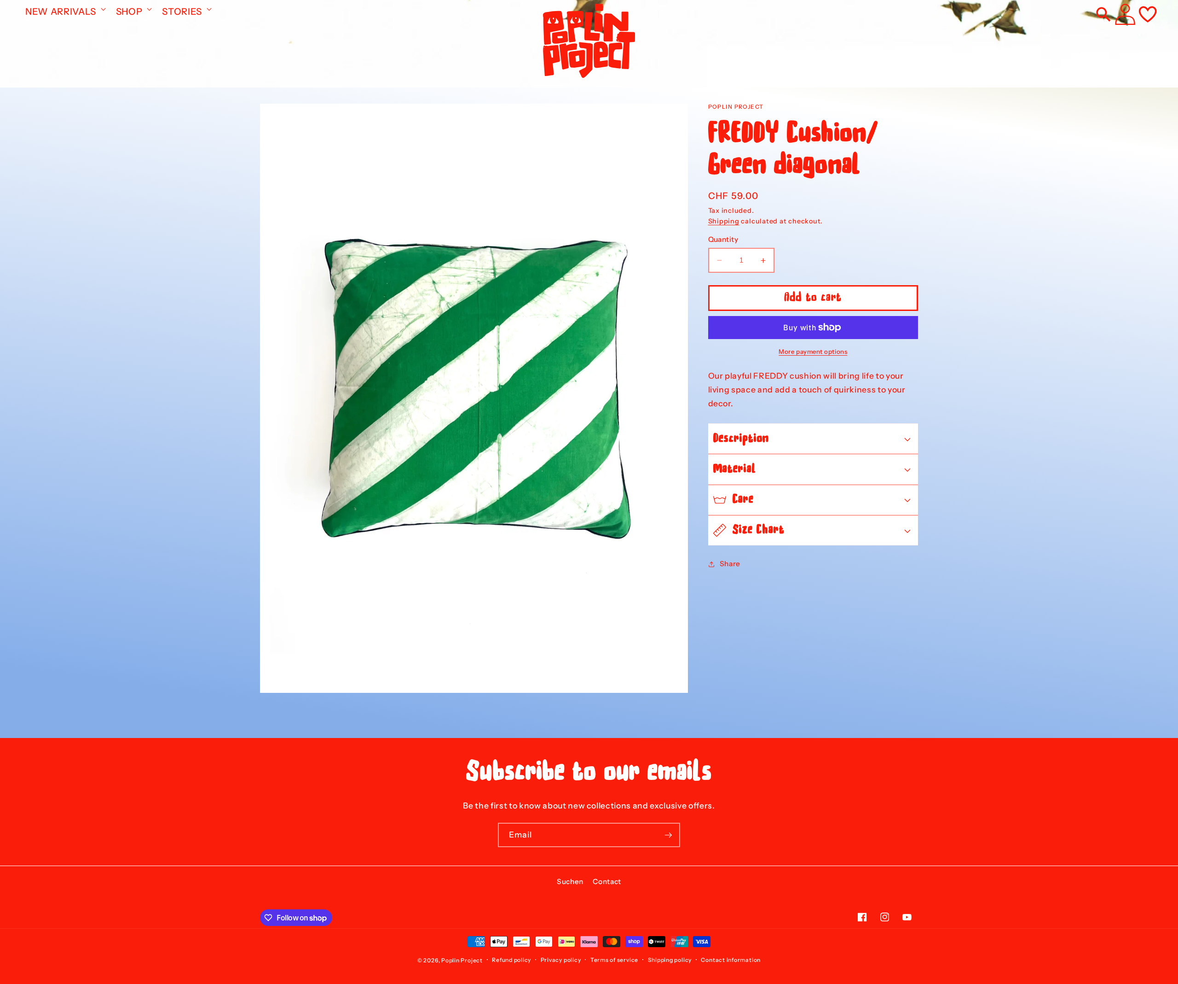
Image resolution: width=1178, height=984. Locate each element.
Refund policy (511, 959)
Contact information (731, 959)
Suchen (570, 881)
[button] (64, 9)
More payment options (813, 351)
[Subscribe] (668, 835)
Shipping (723, 221)
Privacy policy (561, 959)
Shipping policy (670, 959)
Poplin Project (462, 960)
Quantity (723, 239)
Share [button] (730, 563)
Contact (607, 881)
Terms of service (614, 959)
